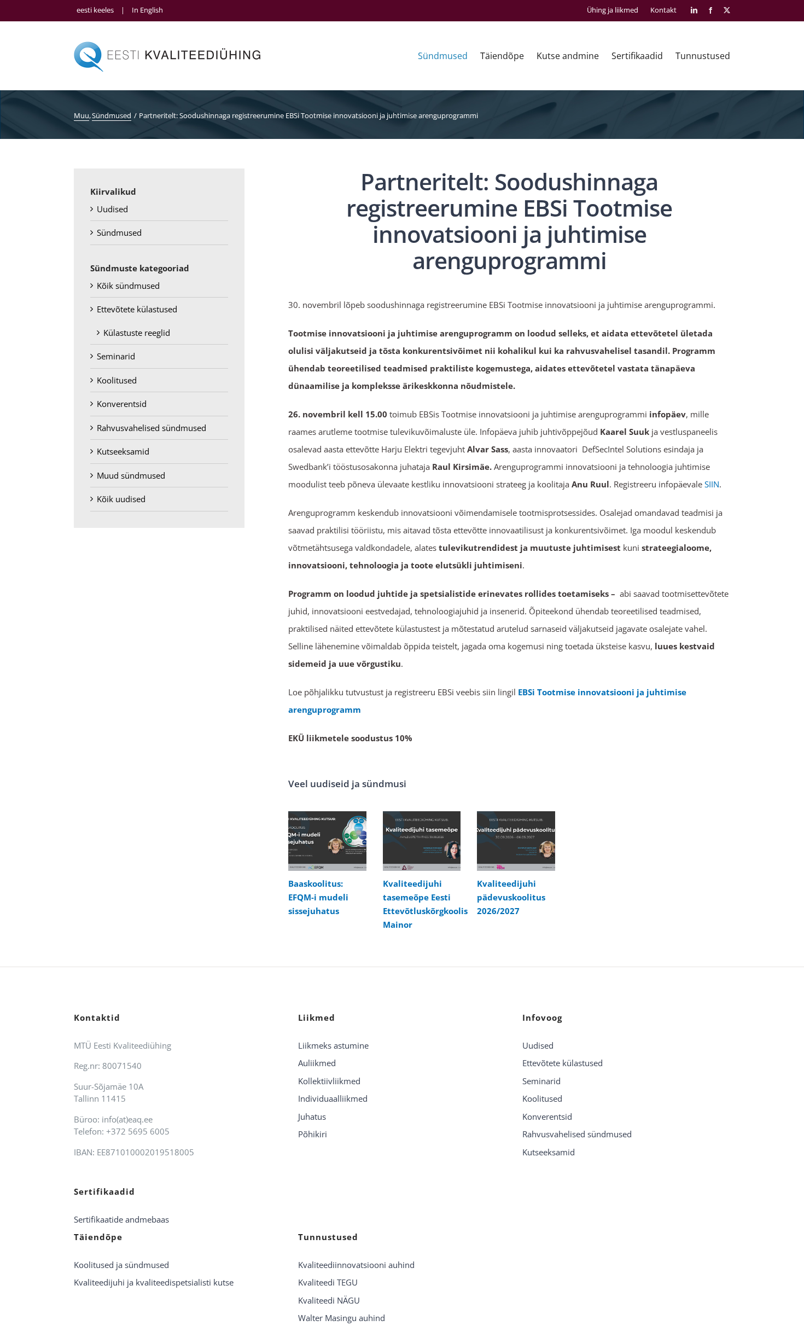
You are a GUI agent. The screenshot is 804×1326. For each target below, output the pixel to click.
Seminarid (116, 356)
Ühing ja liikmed (612, 10)
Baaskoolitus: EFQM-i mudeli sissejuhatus (324, 841)
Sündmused (119, 232)
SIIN (711, 484)
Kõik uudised (121, 498)
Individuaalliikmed (333, 1098)
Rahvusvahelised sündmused (151, 427)
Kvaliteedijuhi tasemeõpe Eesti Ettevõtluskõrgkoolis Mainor (419, 841)
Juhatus (312, 1116)
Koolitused (117, 380)
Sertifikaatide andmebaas (121, 1219)
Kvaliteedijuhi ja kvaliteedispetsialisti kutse (154, 1282)
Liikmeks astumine (333, 1045)
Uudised (112, 208)
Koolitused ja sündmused (121, 1264)
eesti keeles (95, 10)
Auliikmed (317, 1062)
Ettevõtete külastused (137, 309)
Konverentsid (122, 403)
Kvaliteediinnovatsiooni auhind (356, 1264)
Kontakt (663, 10)
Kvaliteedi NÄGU (329, 1300)
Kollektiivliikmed (329, 1080)
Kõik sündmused (128, 285)
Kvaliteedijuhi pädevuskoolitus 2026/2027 (513, 841)
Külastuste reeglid (136, 332)
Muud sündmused (131, 475)
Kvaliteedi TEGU (328, 1282)
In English (147, 10)
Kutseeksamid (123, 451)
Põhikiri (312, 1134)
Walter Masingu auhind (341, 1317)
